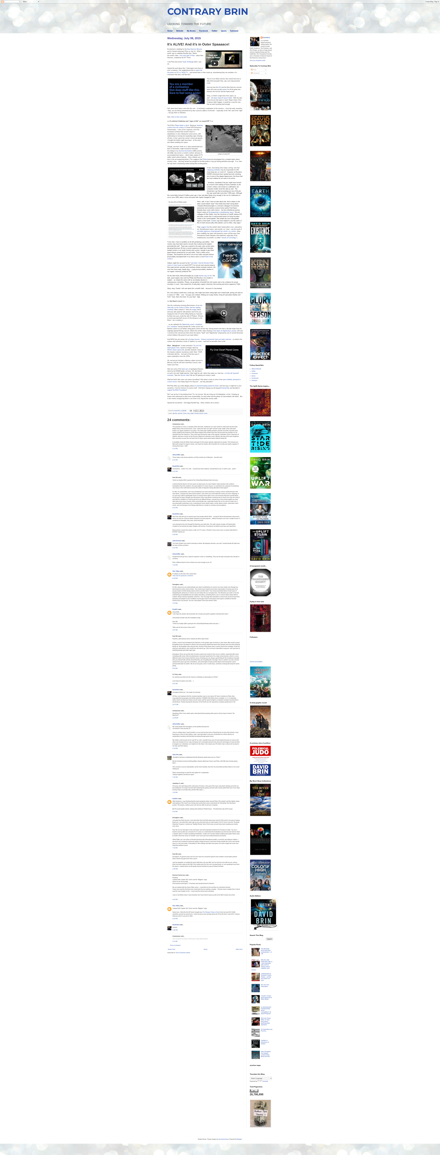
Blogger (239, 1139)
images (194, 309)
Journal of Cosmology (228, 238)
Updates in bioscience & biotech (265, 1042)
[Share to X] (199, 411)
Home (170, 31)
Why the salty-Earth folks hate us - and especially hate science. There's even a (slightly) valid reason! (262, 965)
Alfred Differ (176, 455)
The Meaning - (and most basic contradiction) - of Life (266, 951)
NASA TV (185, 72)
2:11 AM (174, 941)
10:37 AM (175, 704)
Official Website (256, 369)
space (206, 413)
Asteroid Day (225, 388)
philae (192, 413)
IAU (219, 87)
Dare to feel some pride (179, 117)
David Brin (175, 466)
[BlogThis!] (196, 411)
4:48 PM (175, 930)
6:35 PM (175, 534)
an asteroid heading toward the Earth (206, 386)
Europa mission (194, 339)
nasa (188, 413)
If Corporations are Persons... (266, 1030)
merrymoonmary (224, 1139)
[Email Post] (190, 410)
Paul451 (175, 609)
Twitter (214, 31)
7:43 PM (175, 565)
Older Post (239, 949)
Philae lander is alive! (182, 125)
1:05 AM (174, 792)
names (224, 89)
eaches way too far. (205, 276)
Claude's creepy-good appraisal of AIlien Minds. (266, 997)
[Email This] (194, 411)
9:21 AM (174, 683)
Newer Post (171, 949)
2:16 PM (175, 748)
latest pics (185, 369)
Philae (205, 159)
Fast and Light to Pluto (187, 55)
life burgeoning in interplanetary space (221, 212)
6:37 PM (175, 548)
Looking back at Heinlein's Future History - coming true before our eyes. (266, 977)
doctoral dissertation (185, 151)
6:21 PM (175, 460)
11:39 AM (175, 718)
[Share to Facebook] (201, 411)
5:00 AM (174, 811)
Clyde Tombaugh (188, 62)
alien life (175, 413)
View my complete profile (257, 60)
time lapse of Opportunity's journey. (225, 331)
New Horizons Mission (194, 49)
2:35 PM (175, 869)
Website (179, 31)
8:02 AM (174, 668)
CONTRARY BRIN (207, 11)
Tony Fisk (175, 754)
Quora (223, 31)
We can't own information (265, 985)
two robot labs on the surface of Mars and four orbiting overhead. (184, 307)
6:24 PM (175, 508)
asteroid (180, 413)
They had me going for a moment (182, 575)
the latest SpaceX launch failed (221, 98)
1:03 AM (174, 603)
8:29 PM (175, 578)
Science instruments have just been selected (216, 339)
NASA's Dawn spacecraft (175, 350)
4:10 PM (175, 448)
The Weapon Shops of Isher (211, 912)
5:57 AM (174, 630)
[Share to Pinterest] (203, 411)
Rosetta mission (198, 413)
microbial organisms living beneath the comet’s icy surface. (216, 231)
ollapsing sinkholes (214, 170)
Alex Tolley (176, 571)
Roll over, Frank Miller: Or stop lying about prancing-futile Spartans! (266, 1021)
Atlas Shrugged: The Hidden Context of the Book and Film (266, 1054)
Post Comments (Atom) (183, 952)
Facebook (203, 31)
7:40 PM (175, 777)
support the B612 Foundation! (177, 390)
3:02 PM (175, 899)
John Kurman (176, 541)
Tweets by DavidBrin (256, 662)
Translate (265, 1081)
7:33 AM (174, 848)
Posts (254, 70)
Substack (234, 31)
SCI (177, 72)
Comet (184, 413)
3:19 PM (175, 918)
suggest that (204, 227)
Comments (256, 73)
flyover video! (185, 375)
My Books (191, 31)
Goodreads (255, 378)
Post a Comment (175, 945)
